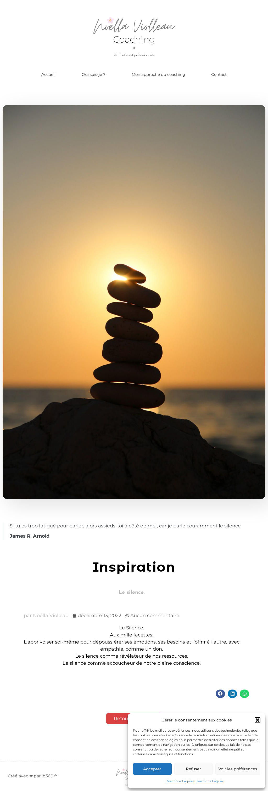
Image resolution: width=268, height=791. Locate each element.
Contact (219, 74)
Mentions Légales (180, 781)
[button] (257, 720)
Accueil (48, 74)
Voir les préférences (237, 768)
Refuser (193, 768)
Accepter (152, 768)
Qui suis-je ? (93, 74)
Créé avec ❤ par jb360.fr (32, 775)
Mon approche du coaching (158, 74)
